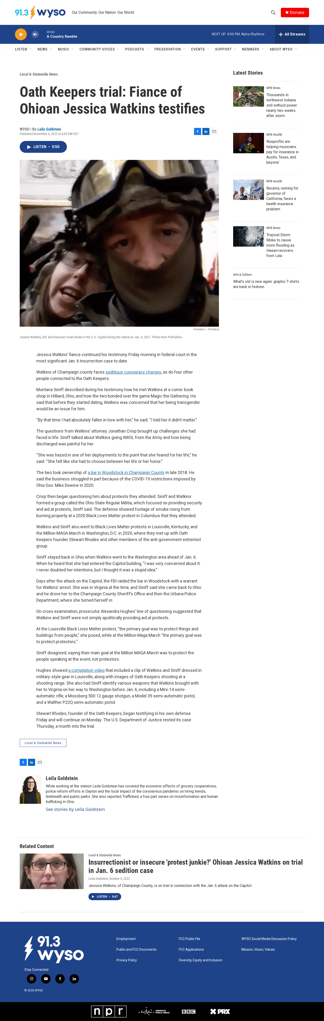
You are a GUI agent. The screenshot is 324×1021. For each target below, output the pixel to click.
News (42, 49)
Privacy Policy (126, 960)
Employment (126, 939)
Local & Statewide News (39, 74)
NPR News (273, 88)
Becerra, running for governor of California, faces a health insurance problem (282, 198)
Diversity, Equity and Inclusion (200, 960)
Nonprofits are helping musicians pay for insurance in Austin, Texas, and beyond (282, 152)
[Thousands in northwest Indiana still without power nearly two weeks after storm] (248, 96)
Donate (297, 12)
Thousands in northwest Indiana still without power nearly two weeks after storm (281, 105)
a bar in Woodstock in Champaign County (126, 472)
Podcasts (134, 49)
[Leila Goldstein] (30, 789)
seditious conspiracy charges (133, 372)
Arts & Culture (242, 274)
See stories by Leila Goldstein (75, 809)
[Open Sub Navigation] (31, 49)
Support (223, 49)
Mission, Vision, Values (258, 949)
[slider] (42, 34)
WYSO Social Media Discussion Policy (269, 939)
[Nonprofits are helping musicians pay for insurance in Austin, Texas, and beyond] (248, 143)
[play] (21, 34)
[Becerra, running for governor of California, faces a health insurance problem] (248, 190)
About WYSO (281, 49)
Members (250, 49)
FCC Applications (191, 949)
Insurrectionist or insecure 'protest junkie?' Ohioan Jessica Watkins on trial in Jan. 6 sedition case (195, 866)
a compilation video (86, 670)
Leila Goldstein (49, 129)
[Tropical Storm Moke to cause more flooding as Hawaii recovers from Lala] (248, 236)
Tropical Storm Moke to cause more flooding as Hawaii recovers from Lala (280, 245)
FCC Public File (189, 939)
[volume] (35, 34)
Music (63, 49)
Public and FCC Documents (136, 949)
